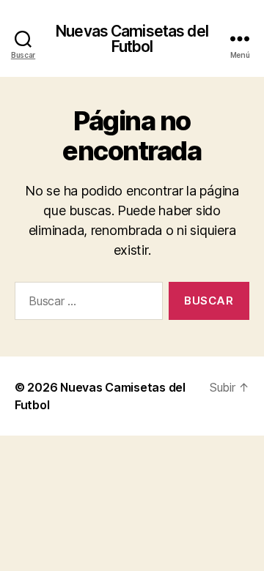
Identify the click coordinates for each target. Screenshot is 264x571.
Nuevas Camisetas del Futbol (132, 38)
